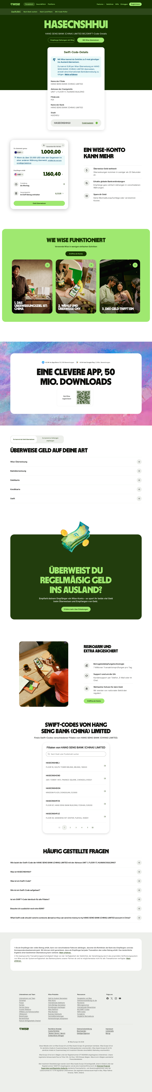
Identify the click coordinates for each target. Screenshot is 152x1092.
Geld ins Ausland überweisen (57, 998)
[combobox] (19, 152)
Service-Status (24, 1007)
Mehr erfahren (71, 74)
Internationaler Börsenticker (86, 1007)
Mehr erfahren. (65, 953)
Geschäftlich (41, 4)
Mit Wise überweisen (91, 40)
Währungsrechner (83, 1005)
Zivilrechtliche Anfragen (56, 1035)
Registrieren (135, 4)
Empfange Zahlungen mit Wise (62, 40)
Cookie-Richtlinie (53, 1031)
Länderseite (110, 1031)
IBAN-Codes (81, 1012)
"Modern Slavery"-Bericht (56, 1033)
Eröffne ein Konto (76, 254)
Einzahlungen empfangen (56, 1007)
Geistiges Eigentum (83, 1033)
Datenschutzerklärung (84, 1029)
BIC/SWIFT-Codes (83, 1009)
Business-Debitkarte (55, 1014)
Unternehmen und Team (27, 998)
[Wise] (15, 4)
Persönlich (29, 4)
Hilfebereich (23, 1014)
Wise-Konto (52, 1000)
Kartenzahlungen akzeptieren (58, 1018)
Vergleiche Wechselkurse (85, 1016)
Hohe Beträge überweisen (56, 1005)
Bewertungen (23, 1016)
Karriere (21, 1005)
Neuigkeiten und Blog (84, 998)
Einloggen (124, 4)
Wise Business (53, 1012)
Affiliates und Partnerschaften (29, 1012)
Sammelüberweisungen (56, 1016)
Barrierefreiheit (24, 1018)
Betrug (108, 1033)
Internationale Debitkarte (56, 1003)
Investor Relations (25, 1009)
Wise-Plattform (53, 1009)
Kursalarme (81, 1014)
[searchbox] (76, 754)
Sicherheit (22, 1000)
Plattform (51, 4)
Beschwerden (81, 1031)
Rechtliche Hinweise (54, 1029)
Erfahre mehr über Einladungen (76, 609)
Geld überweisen (39, 203)
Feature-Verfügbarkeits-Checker (30, 1021)
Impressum (109, 1029)
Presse (21, 1003)
